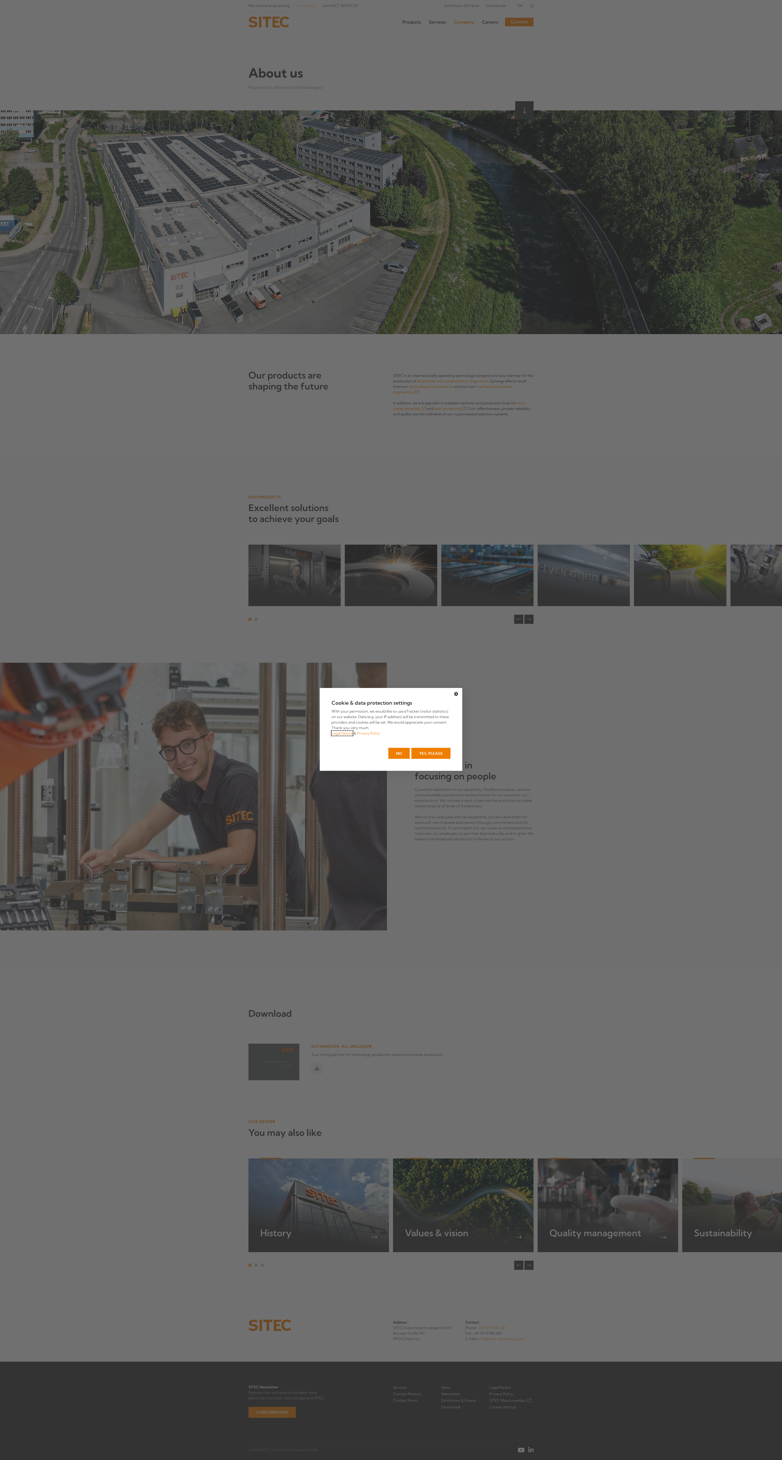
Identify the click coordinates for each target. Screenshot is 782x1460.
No (399, 753)
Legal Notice (342, 733)
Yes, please (431, 753)
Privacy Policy (368, 733)
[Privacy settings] (456, 694)
